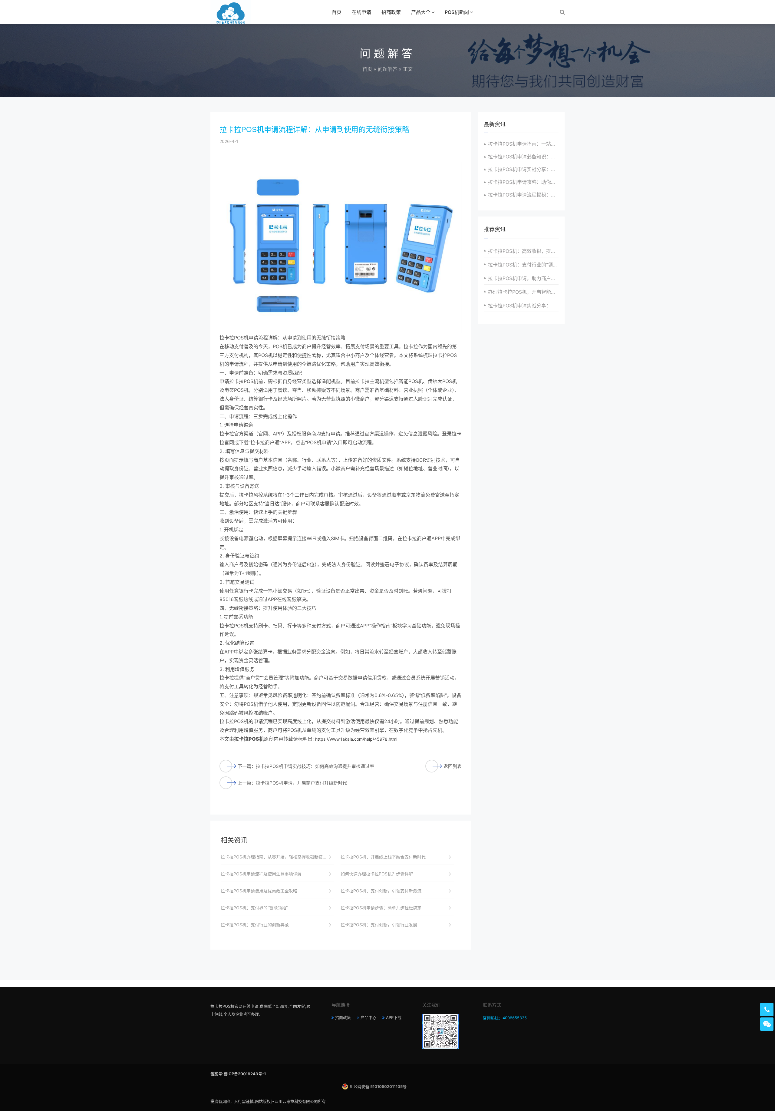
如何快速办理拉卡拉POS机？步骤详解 (377, 873)
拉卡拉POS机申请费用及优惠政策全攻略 (259, 890)
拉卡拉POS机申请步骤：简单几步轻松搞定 (381, 907)
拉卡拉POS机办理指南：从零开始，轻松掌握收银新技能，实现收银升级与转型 (277, 856)
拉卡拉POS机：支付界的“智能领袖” (254, 907)
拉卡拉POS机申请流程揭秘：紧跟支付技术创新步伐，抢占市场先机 (523, 195)
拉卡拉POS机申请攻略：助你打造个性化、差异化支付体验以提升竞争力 (523, 182)
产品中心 (368, 1017)
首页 (336, 12)
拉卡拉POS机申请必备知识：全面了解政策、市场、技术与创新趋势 (523, 157)
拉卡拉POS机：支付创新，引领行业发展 (379, 924)
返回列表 (453, 766)
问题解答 (387, 69)
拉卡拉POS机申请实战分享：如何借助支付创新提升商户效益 (523, 306)
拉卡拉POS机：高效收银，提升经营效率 (523, 251)
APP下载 (393, 1017)
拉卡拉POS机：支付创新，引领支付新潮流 (381, 890)
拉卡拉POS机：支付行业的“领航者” (523, 265)
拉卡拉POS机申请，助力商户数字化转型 (523, 278)
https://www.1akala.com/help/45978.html (356, 739)
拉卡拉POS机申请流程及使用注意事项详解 (261, 873)
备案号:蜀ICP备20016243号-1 (238, 1073)
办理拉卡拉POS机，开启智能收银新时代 (523, 292)
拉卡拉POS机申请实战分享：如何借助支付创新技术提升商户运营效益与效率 (523, 169)
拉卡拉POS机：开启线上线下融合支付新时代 (383, 856)
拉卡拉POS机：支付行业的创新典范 (255, 924)
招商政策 (391, 12)
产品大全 (420, 12)
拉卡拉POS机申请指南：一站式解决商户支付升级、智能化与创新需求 (523, 144)
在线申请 (361, 12)
